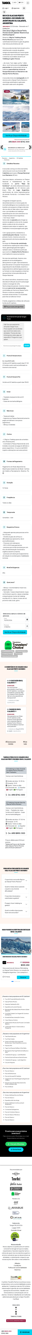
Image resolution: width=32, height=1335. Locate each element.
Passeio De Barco (22, 651)
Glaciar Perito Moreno (11, 1001)
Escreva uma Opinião (11, 743)
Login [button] (6, 8)
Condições (17, 1265)
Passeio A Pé (8, 1045)
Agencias (16, 8)
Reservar (26, 1332)
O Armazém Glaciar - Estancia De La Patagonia (15, 1027)
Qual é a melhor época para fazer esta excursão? (14, 911)
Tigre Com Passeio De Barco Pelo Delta (15, 1048)
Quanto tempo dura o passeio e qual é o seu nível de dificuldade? (14, 889)
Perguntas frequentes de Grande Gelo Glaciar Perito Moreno (16, 870)
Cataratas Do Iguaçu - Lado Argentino (15, 1060)
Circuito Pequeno (10, 1062)
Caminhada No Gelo (8, 651)
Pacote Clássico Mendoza (12, 1114)
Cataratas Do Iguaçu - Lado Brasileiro (15, 1054)
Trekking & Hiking (7, 653)
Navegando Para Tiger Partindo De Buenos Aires (16, 1051)
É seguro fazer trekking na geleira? (13, 904)
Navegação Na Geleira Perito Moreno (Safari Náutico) (17, 1010)
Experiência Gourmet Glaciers (13, 1007)
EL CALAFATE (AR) (8, 361)
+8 (25, 91)
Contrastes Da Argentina (12, 1109)
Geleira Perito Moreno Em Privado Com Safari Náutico (17, 1023)
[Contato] (24, 8)
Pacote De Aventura (10, 1073)
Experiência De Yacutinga (12, 1100)
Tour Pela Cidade (9, 1039)
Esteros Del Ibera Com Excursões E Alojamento (14, 1103)
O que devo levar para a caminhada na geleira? (12, 897)
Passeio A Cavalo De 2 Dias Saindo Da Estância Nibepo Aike (15, 1083)
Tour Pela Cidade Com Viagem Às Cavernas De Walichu (17, 1014)
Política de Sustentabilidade (17, 1267)
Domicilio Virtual (16, 1230)
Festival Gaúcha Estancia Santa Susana (16, 1057)
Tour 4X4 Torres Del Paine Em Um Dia (15, 999)
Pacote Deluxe (9, 1086)
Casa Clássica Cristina (11, 1020)
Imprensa (17, 1270)
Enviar (27, 345)
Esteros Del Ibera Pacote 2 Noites (14, 1095)
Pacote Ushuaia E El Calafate (13, 1076)
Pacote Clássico (9, 1071)
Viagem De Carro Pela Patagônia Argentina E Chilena (17, 1079)
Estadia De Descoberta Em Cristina (14, 1017)
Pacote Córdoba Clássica (12, 1112)
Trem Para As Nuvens (10, 1036)
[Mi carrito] (4, 12)
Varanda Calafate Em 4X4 (12, 1004)
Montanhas (19, 653)
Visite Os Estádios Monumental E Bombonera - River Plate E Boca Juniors (16, 1042)
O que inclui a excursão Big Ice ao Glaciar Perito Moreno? (15, 881)
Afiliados (17, 1263)
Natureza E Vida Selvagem (10, 656)
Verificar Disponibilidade (16, 135)
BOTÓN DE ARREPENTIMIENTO (16, 1320)
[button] (2, 147)
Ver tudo (25, 743)
